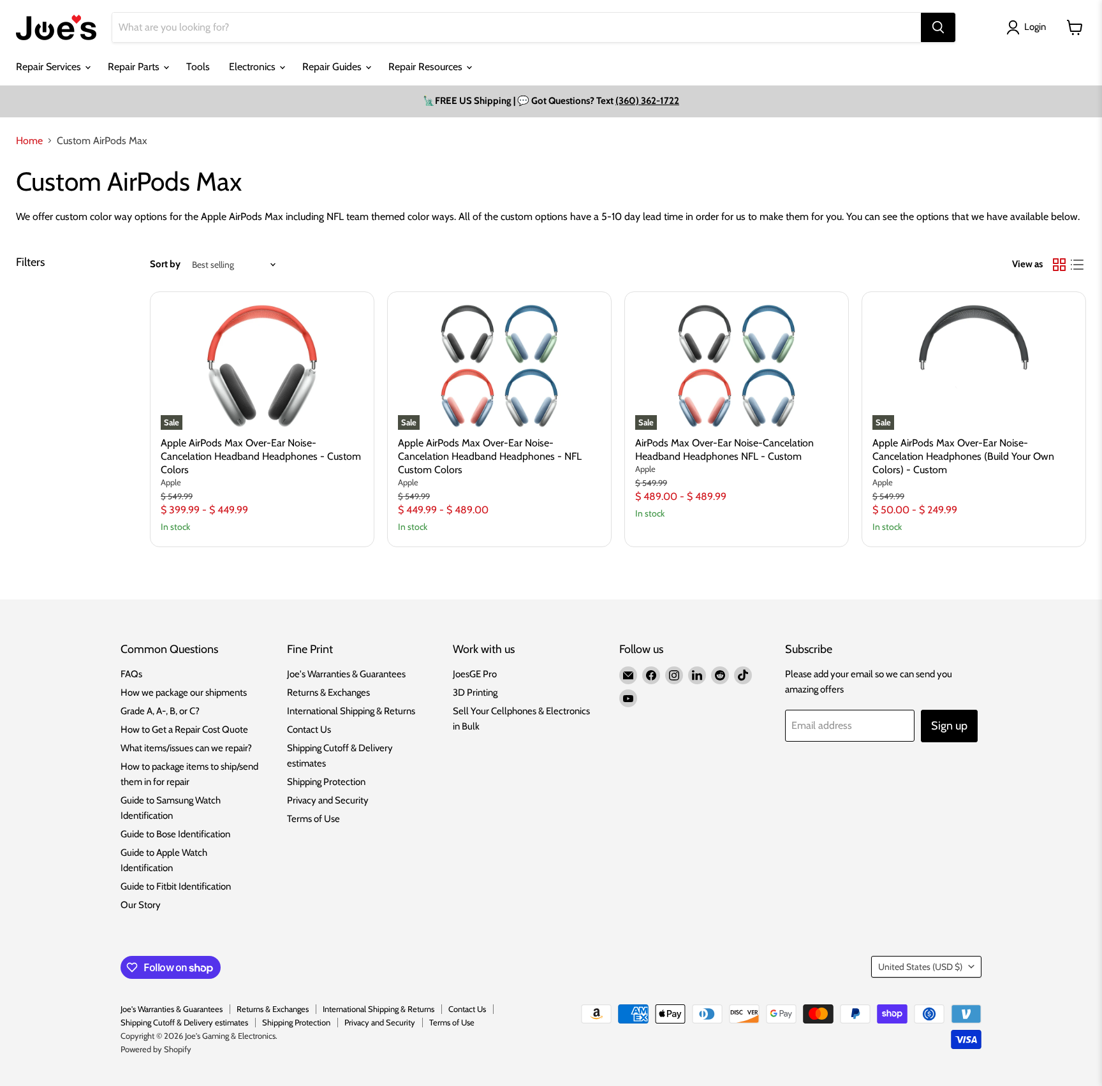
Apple (171, 482)
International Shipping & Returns (351, 711)
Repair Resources (426, 67)
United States (920, 966)
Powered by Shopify (156, 1049)
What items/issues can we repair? (186, 748)
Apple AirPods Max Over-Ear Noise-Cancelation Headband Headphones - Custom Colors (261, 456)
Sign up (949, 726)
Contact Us (309, 729)
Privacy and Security (328, 800)
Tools (198, 67)
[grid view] (1059, 265)
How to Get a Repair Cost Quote (184, 729)
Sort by (165, 264)
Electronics (253, 67)
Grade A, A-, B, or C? (160, 711)
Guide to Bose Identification (175, 834)
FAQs (131, 674)
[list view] (1077, 265)
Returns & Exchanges (328, 692)
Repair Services (50, 67)
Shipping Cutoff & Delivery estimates (184, 1022)
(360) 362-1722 (647, 100)
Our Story (141, 905)
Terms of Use (313, 819)
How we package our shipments (184, 692)
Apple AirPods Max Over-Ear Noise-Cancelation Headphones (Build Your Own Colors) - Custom (963, 456)
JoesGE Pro (475, 674)
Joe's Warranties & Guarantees (346, 674)
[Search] (938, 27)
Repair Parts (135, 67)
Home (29, 141)
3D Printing (475, 692)
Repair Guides (333, 67)
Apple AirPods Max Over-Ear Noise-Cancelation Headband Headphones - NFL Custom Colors (490, 456)
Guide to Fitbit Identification (176, 886)
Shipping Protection (326, 782)
